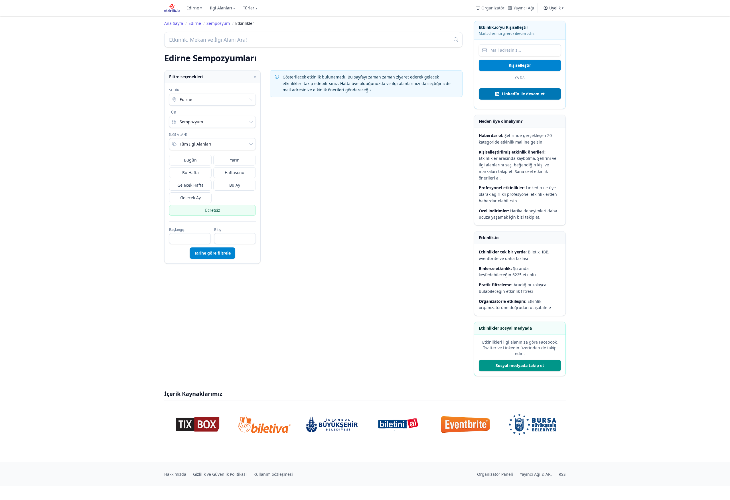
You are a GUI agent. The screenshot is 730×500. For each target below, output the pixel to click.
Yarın (235, 160)
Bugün (190, 160)
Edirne (194, 8)
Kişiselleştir (520, 65)
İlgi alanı (178, 134)
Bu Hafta (190, 172)
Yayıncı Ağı (524, 8)
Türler (250, 8)
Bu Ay (234, 185)
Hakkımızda (175, 474)
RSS (562, 474)
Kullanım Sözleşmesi (273, 474)
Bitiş (217, 229)
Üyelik (556, 8)
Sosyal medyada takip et (520, 365)
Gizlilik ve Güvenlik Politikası (220, 474)
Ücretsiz (212, 210)
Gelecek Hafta (190, 185)
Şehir (174, 90)
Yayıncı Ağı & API (536, 474)
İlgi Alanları (222, 8)
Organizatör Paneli (495, 474)
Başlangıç (176, 229)
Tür (172, 112)
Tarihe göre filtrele (212, 253)
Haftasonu (234, 172)
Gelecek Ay (190, 197)
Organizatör (492, 8)
